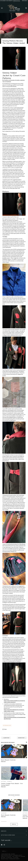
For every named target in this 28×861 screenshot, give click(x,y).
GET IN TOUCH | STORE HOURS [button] (8, 835)
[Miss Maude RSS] (26, 742)
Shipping (23, 856)
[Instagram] (4, 844)
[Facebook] (1, 844)
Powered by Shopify (14, 858)
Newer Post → (22, 737)
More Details (6, 0)
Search (13, 854)
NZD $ (3, 851)
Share (5, 729)
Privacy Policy (5, 858)
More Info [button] (3, 831)
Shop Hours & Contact (7, 855)
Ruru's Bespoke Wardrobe (8, 760)
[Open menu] (3, 8)
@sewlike (10, 165)
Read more (3, 761)
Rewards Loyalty (17, 855)
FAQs (13, 856)
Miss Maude (5, 854)
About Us (17, 856)
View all (14, 824)
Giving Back (9, 857)
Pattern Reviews (7, 725)
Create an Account (6, 856)
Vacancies (15, 857)
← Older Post (5, 737)
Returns (3, 857)
